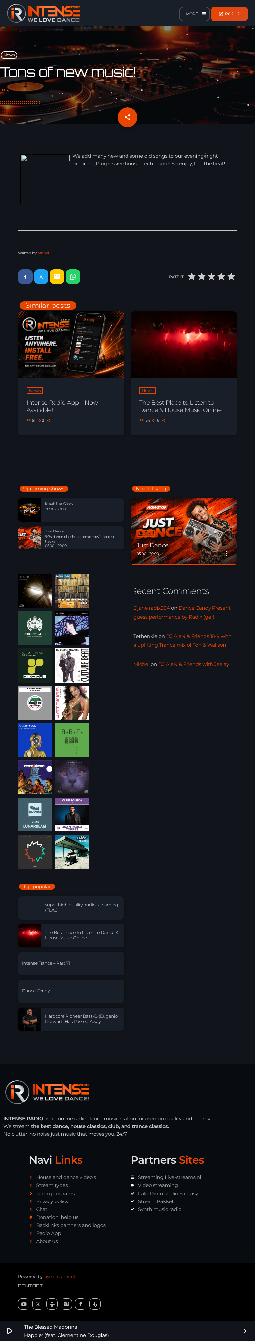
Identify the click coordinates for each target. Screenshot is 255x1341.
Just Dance (54, 531)
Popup (229, 14)
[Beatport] (95, 1304)
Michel (43, 253)
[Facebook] (80, 1304)
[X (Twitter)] (37, 1304)
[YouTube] (23, 1304)
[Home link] (44, 14)
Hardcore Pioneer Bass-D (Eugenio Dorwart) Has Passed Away (81, 1019)
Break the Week (59, 503)
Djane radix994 (151, 608)
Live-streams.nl (59, 1276)
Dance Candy (36, 991)
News (9, 55)
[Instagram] (66, 1304)
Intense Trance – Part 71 (46, 963)
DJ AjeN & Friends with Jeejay (193, 664)
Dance (146, 533)
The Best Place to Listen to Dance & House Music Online (180, 406)
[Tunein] (52, 1304)
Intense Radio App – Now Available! (62, 406)
